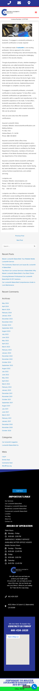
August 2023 (6, 331)
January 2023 (6, 353)
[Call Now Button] (34, 686)
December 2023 (7, 319)
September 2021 (7, 402)
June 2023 (5, 337)
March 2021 (6, 415)
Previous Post (19, 236)
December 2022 (7, 356)
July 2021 (5, 409)
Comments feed (7, 463)
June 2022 (5, 374)
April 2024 (5, 306)
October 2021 (6, 399)
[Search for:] (19, 246)
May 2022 (5, 378)
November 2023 (7, 322)
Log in (4, 456)
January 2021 (6, 421)
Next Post (20, 240)
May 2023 (5, 340)
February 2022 (7, 387)
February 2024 (7, 312)
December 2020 (7, 424)
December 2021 (7, 393)
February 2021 (6, 418)
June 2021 (5, 412)
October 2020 (6, 430)
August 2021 (6, 406)
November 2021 (7, 396)
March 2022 (6, 384)
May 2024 (5, 303)
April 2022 (5, 381)
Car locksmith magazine (10, 442)
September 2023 (7, 328)
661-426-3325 (19, 630)
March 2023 (6, 347)
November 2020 (7, 427)
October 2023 (6, 325)
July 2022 (5, 371)
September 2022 (7, 365)
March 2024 (6, 309)
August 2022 (6, 368)
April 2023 (5, 343)
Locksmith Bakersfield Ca (10, 445)
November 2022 (7, 359)
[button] (36, 12)
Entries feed (6, 459)
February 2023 (7, 350)
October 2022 (6, 362)
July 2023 (5, 334)
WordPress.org (7, 466)
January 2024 (6, 315)
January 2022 (6, 390)
